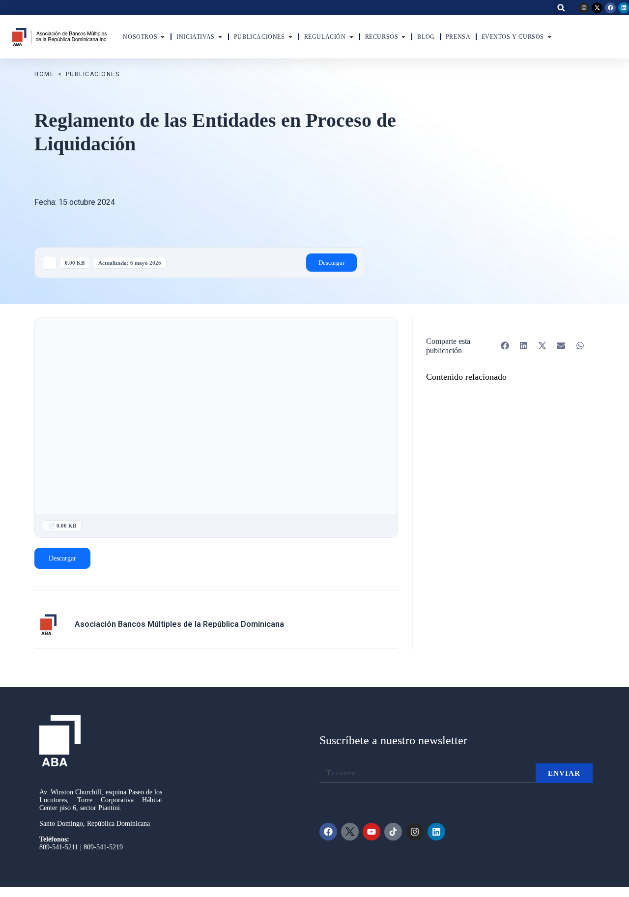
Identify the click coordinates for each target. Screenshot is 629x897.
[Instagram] (583, 7)
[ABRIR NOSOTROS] (163, 36)
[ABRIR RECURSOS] (403, 36)
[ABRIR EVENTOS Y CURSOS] (549, 36)
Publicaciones (93, 74)
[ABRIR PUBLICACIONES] (290, 36)
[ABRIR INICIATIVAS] (220, 36)
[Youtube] (371, 832)
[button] (561, 7)
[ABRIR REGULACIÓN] (351, 36)
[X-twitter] (597, 7)
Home (44, 74)
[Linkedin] (623, 7)
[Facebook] (610, 7)
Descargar (331, 262)
